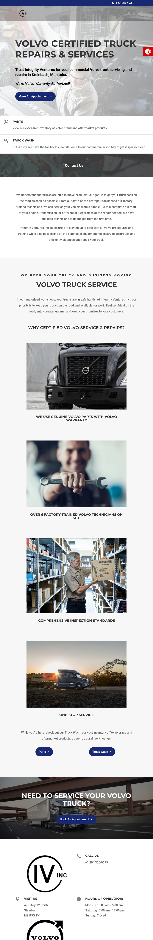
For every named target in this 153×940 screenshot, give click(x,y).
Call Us (92, 855)
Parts (18, 121)
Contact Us (74, 165)
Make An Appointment (33, 96)
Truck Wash (24, 140)
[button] (148, 51)
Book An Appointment (74, 819)
